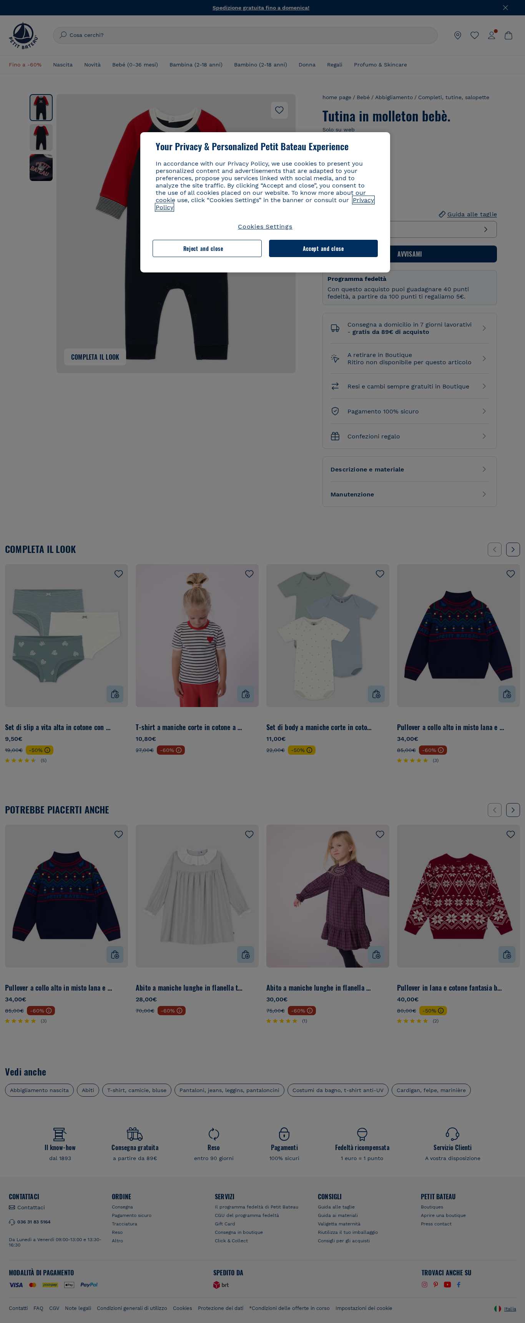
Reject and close (203, 248)
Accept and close (323, 248)
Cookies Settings (265, 226)
